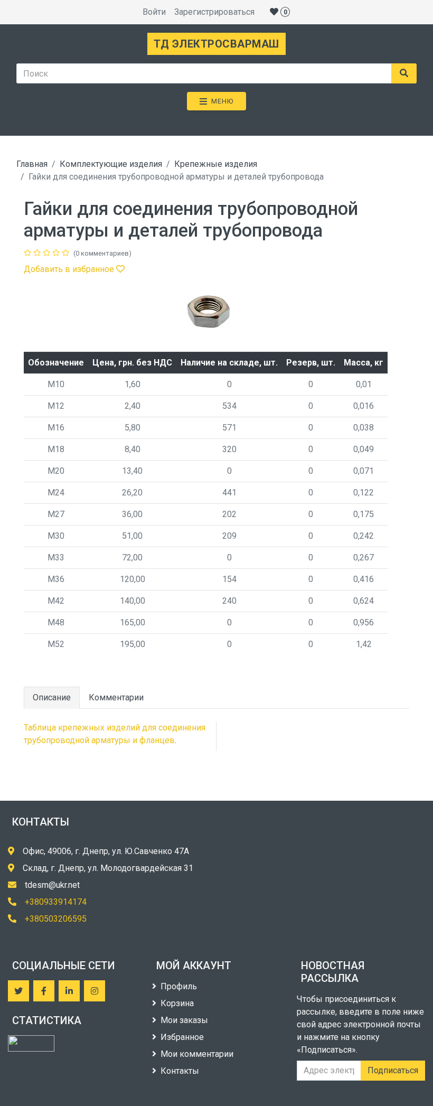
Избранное (182, 1037)
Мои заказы (184, 1020)
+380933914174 (56, 902)
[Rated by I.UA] (31, 1043)
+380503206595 (56, 919)
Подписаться (393, 1070)
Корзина (177, 1003)
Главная (32, 164)
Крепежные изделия (215, 164)
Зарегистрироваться (214, 12)
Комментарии (116, 697)
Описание (52, 697)
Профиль (179, 986)
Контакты (180, 1071)
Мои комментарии (197, 1054)
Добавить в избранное (70, 269)
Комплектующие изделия (111, 164)
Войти (154, 12)
